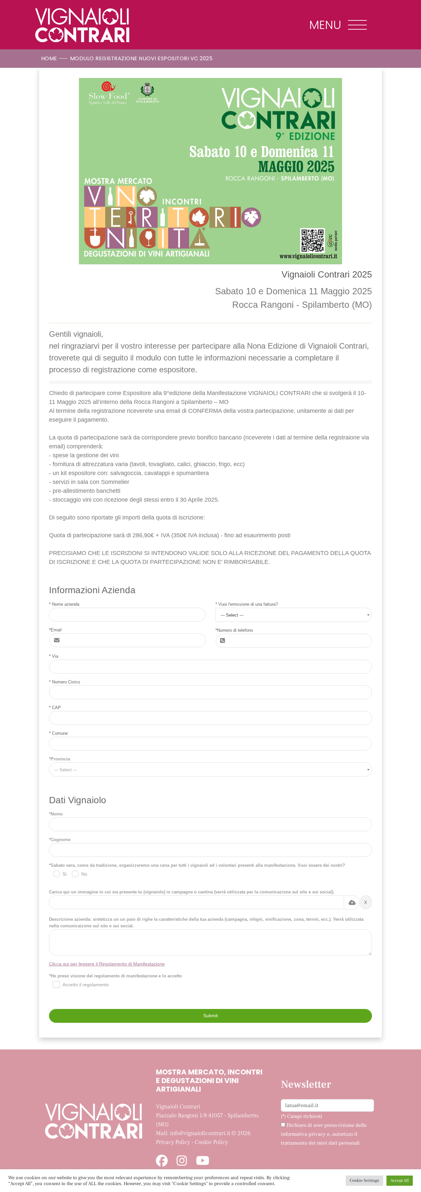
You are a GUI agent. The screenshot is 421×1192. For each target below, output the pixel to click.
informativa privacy (303, 1134)
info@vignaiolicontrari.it (200, 1133)
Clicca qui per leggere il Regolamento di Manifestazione (107, 964)
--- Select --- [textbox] (232, 615)
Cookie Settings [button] (364, 1180)
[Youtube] (203, 1161)
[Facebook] (162, 1161)
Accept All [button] (399, 1180)
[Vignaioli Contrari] (82, 24)
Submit (210, 1015)
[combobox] (293, 615)
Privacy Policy (173, 1142)
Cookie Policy (211, 1142)
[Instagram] (182, 1161)
